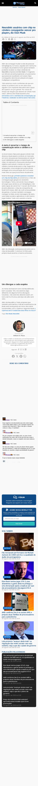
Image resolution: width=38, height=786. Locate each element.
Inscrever (19, 524)
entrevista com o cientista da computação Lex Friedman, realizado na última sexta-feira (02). (19, 97)
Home (15, 7)
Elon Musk (9, 314)
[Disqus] (19, 390)
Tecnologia (9, 56)
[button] (2, 3)
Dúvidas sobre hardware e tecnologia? (19, 501)
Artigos (7, 637)
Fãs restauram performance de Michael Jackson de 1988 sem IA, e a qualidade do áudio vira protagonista (19, 555)
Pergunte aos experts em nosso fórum (19, 503)
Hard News (21, 7)
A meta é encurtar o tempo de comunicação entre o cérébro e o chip (17, 136)
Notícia (7, 548)
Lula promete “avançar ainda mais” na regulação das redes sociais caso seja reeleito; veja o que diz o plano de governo (19, 643)
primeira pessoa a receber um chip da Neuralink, (18, 177)
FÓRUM (21, 497)
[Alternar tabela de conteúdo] (32, 132)
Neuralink (16, 314)
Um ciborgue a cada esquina (14, 140)
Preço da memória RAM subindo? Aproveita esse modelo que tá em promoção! (16, 701)
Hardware (8, 608)
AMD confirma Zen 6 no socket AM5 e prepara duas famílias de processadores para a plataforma (18, 614)
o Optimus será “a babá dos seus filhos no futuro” (19, 309)
